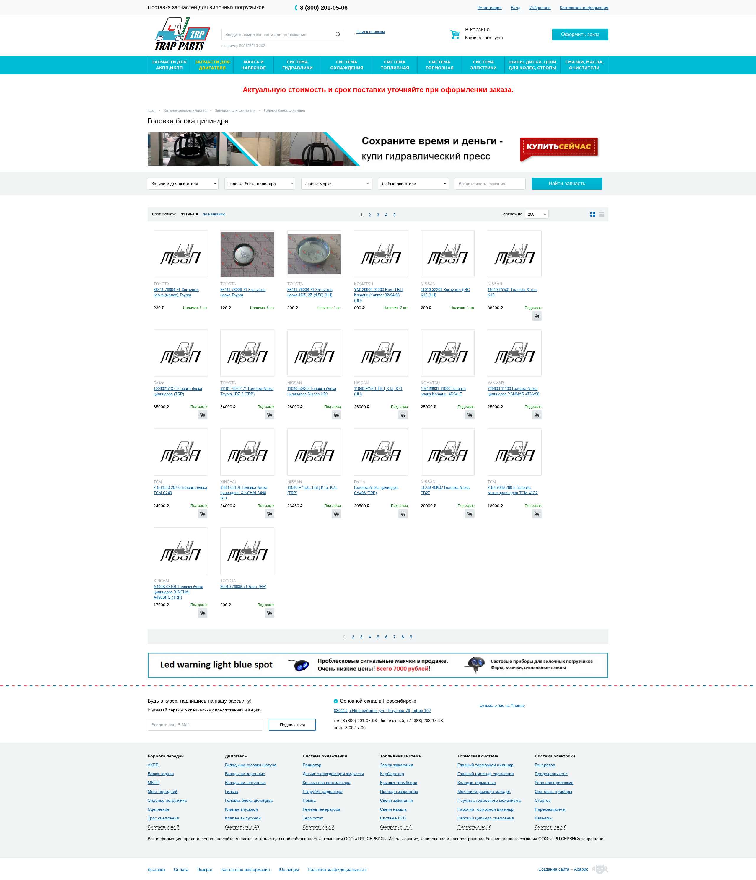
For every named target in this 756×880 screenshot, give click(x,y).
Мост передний (162, 791)
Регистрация (490, 7)
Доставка (156, 869)
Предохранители (551, 773)
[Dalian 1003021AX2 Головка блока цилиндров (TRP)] (180, 353)
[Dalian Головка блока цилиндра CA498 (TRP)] (381, 452)
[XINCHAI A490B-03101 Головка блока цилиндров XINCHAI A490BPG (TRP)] (180, 550)
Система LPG (393, 818)
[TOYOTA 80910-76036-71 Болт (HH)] (247, 550)
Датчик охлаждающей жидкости (333, 773)
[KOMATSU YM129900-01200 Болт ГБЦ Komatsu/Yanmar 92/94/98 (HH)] (381, 253)
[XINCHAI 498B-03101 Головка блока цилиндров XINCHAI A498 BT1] (247, 452)
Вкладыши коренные (245, 773)
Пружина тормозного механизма (489, 800)
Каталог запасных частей (185, 110)
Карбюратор (392, 773)
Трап (152, 110)
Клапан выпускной (243, 818)
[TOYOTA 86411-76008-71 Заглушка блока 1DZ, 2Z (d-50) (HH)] (314, 253)
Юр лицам (289, 869)
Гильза (231, 791)
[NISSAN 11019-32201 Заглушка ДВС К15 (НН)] (448, 253)
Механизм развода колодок (484, 791)
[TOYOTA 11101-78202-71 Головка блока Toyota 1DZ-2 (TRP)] (247, 353)
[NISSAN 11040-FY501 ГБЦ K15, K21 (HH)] (381, 353)
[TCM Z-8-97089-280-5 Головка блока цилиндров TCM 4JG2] (514, 452)
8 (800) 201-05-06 (324, 7)
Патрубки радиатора (323, 791)
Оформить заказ (580, 34)
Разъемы (544, 818)
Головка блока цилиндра (284, 110)
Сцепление (159, 809)
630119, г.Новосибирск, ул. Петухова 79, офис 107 (382, 710)
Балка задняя (161, 773)
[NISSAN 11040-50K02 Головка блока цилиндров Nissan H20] (314, 353)
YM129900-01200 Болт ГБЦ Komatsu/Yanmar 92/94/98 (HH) (378, 295)
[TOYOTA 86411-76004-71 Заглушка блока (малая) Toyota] (180, 253)
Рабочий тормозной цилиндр (485, 809)
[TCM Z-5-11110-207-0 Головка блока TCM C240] (180, 452)
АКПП (153, 765)
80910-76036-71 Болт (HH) (243, 587)
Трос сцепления (163, 818)
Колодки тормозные (476, 782)
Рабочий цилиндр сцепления (485, 818)
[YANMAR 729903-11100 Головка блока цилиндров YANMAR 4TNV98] (514, 353)
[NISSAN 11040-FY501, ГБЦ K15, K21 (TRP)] (314, 452)
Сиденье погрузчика (167, 800)
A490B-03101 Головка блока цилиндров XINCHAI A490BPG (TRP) (178, 592)
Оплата (181, 869)
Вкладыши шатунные (245, 782)
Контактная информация (584, 7)
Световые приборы (553, 791)
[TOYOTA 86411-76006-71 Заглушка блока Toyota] (247, 253)
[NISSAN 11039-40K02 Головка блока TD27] (448, 452)
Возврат (205, 869)
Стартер (543, 800)
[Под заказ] (537, 316)
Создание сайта (553, 869)
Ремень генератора (321, 809)
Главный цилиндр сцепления (485, 773)
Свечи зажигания (396, 800)
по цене (187, 214)
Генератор (545, 765)
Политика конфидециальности (337, 869)
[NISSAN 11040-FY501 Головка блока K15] (514, 253)
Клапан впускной (241, 809)
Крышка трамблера (398, 782)
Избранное (540, 7)
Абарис (581, 869)
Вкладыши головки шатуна (250, 765)
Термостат (313, 818)
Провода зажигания (399, 791)
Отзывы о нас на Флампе (502, 705)
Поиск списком (370, 31)
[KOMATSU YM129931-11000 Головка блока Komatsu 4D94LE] (448, 353)
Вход (515, 7)
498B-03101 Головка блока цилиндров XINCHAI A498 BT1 (243, 492)
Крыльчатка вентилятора (327, 782)
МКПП (153, 782)
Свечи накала (393, 809)
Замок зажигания (396, 765)
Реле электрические (554, 782)
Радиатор (312, 765)
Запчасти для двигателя (235, 110)
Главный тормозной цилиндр (485, 765)
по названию (214, 214)
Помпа (309, 800)
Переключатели (550, 809)
